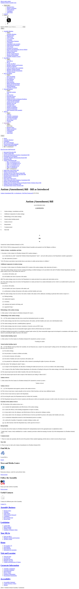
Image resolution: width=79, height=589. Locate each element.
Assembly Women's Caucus (13, 56)
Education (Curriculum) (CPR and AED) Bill (15, 174)
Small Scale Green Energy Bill (11, 170)
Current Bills (7, 525)
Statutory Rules (7, 528)
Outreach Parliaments (12, 108)
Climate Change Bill (9, 153)
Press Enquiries (10, 82)
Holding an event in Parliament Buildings (17, 99)
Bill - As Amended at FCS (13, 162)
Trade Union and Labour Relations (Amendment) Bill (17, 180)
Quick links (6, 123)
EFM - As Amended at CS (13, 164)
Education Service (11, 96)
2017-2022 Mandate (9, 142)
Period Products (7, 177)
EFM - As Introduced (12, 167)
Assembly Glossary (11, 106)
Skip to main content (6, 1)
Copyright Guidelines (9, 570)
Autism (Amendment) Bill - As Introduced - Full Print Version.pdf (17, 193)
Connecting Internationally (13, 100)
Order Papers (10, 46)
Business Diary (10, 7)
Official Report (10, 9)
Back (8, 32)
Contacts (6, 14)
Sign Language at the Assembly (14, 110)
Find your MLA (8, 536)
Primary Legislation (11, 8)
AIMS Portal (10, 37)
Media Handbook (11, 86)
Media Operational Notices (13, 83)
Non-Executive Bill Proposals (11, 144)
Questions (6, 512)
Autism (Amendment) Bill (10, 145)
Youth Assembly (11, 97)
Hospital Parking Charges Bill (11, 175)
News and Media (8, 73)
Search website (4, 26)
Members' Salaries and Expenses (15, 65)
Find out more (4, 474)
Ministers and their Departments (14, 70)
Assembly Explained (12, 87)
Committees (10, 11)
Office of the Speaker (12, 51)
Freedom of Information (9, 574)
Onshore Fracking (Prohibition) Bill (12, 184)
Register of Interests (11, 66)
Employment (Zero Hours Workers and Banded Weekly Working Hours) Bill (22, 182)
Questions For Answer (12, 48)
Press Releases (10, 79)
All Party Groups (11, 72)
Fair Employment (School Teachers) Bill (13, 185)
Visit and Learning (8, 89)
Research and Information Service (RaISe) (17, 49)
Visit (8, 93)
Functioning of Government (10, 156)
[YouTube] (8, 17)
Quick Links (7, 5)
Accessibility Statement (9, 582)
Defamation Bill (7, 159)
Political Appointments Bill (10, 171)
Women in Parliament (12, 107)
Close (2, 135)
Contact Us (3, 504)
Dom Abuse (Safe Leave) (10, 178)
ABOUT (6, 111)
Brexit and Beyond (8, 517)
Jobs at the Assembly (12, 118)
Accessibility (6, 579)
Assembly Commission (12, 116)
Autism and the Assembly (13, 101)
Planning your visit (11, 103)
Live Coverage (10, 38)
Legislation (9, 39)
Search (2, 459)
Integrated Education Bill (10, 152)
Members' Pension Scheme (13, 69)
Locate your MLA (11, 63)
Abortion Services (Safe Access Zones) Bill (14, 173)
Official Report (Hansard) (13, 45)
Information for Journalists (13, 85)
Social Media (10, 80)
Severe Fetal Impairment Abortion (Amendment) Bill (16, 155)
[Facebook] (8, 24)
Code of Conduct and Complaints (15, 68)
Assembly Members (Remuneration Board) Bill (15, 157)
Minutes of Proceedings (12, 55)
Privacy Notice (7, 573)
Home (5, 138)
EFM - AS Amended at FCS (14, 163)
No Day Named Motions (13, 53)
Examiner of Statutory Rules (11, 530)
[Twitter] (9, 22)
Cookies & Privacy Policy (10, 583)
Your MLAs (7, 58)
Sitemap (6, 585)
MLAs (8, 62)
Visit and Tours (7, 556)
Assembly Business (8, 31)
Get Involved (10, 95)
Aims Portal (10, 12)
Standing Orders (11, 52)
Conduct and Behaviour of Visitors (12, 562)
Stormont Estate (11, 104)
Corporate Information (12, 117)
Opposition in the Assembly (13, 44)
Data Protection (7, 571)
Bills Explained (7, 527)
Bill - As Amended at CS (13, 166)
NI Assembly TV (11, 78)
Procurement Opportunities (10, 575)
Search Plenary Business (13, 41)
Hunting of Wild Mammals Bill (11, 181)
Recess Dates (10, 120)
